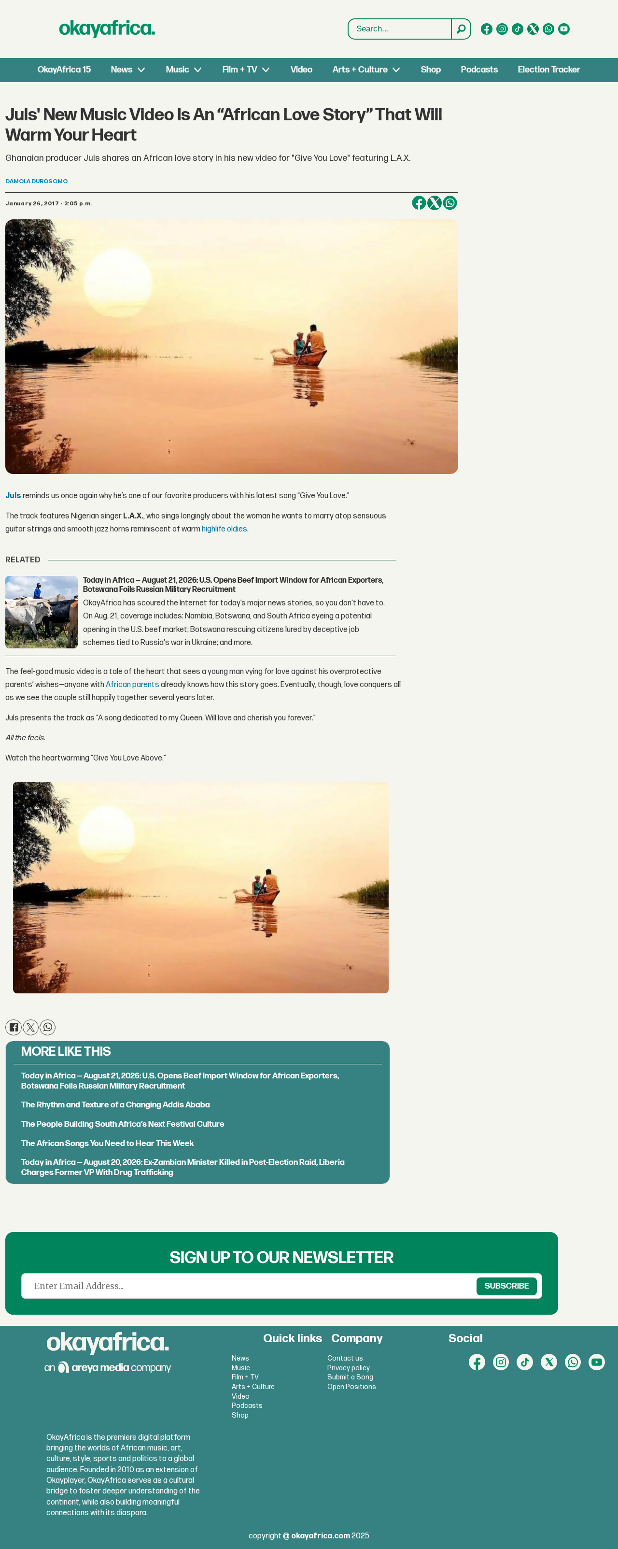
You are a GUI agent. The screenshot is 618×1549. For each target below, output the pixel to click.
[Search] (460, 29)
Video (301, 70)
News (121, 70)
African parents (132, 684)
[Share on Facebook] (419, 203)
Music (177, 70)
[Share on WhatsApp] (450, 203)
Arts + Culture (360, 70)
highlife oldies (224, 529)
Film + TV (240, 70)
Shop (431, 70)
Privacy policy (348, 1368)
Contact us (345, 1358)
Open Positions (351, 1387)
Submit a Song (350, 1377)
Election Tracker (549, 70)
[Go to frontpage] (107, 29)
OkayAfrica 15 (64, 70)
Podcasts (479, 70)
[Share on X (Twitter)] (434, 203)
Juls (13, 496)
